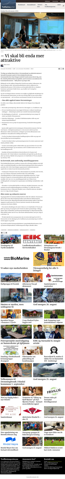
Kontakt (62, 1)
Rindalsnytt (21, 4)
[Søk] (63, 5)
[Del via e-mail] (63, 69)
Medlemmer (47, 1)
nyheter (32, 230)
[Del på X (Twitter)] (61, 69)
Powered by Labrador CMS (32, 477)
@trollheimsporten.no (56, 461)
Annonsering (55, 1)
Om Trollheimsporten (50, 5)
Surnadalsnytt (31, 4)
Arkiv (59, 4)
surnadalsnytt (24, 230)
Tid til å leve (39, 5)
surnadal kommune (13, 230)
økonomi (3, 230)
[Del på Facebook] (59, 69)
